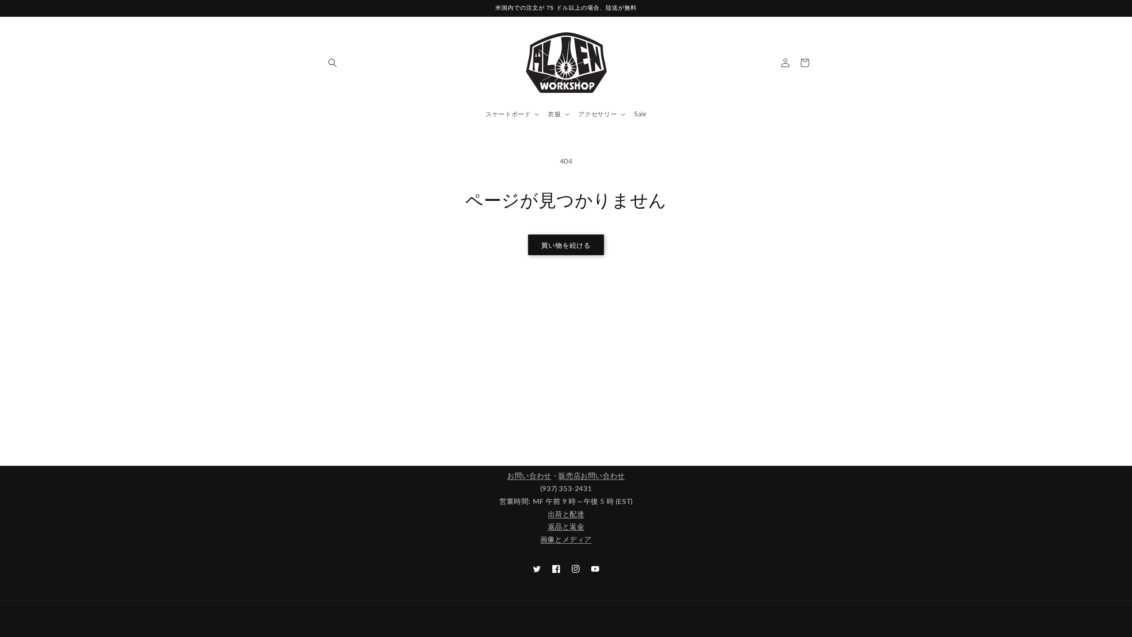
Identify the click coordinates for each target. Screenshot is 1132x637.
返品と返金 (566, 526)
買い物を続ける (566, 245)
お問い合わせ (529, 475)
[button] (332, 63)
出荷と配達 (566, 514)
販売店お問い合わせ (591, 475)
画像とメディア (566, 539)
